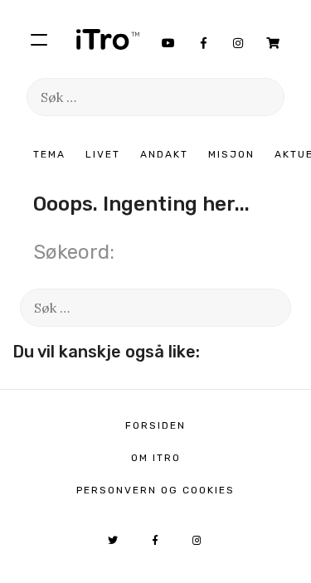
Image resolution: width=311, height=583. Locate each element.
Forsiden (155, 425)
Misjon (231, 154)
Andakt (164, 154)
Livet (102, 154)
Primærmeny (39, 39)
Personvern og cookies (155, 490)
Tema (49, 154)
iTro (107, 39)
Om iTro (156, 458)
